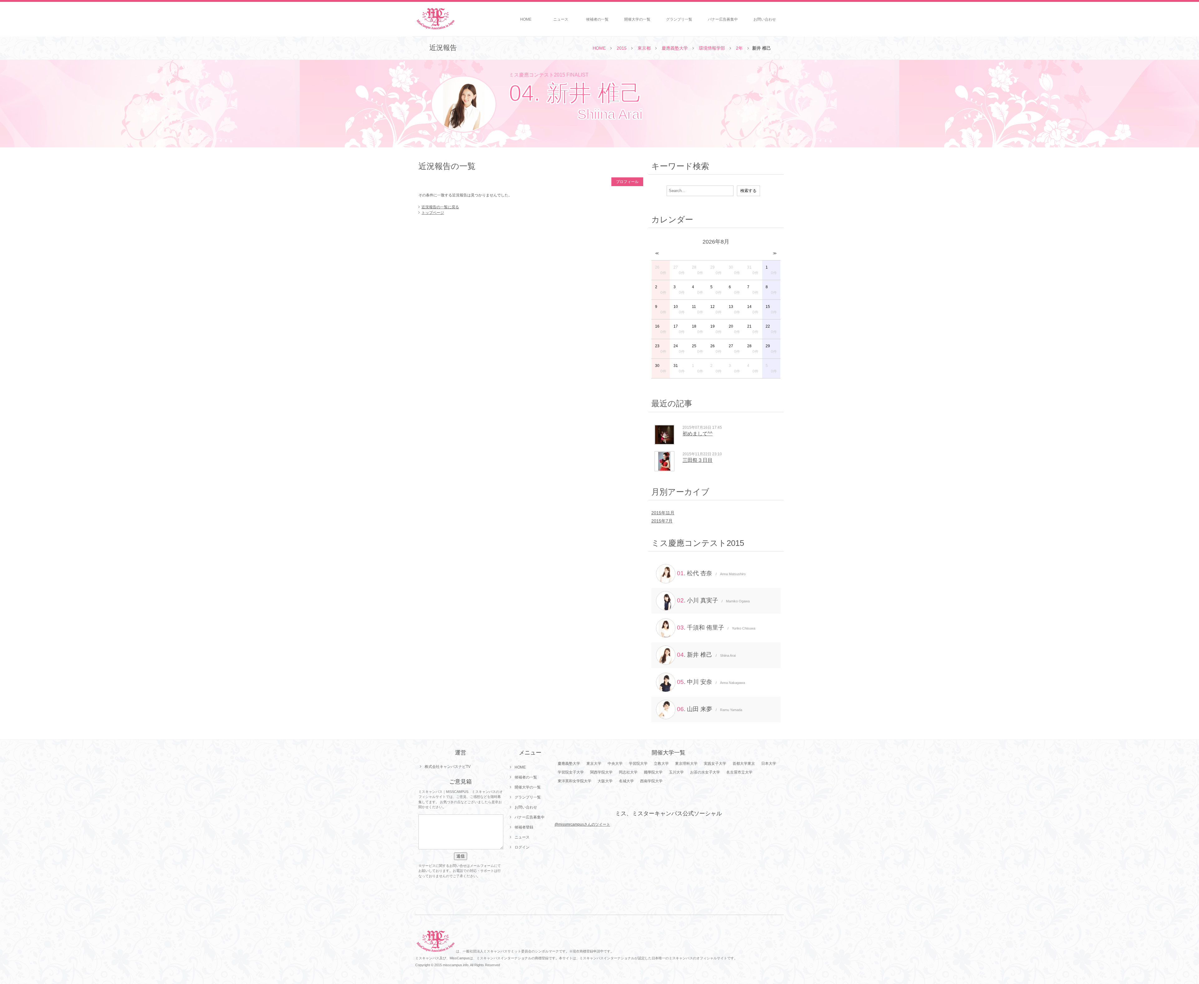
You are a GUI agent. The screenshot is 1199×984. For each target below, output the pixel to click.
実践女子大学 (715, 763)
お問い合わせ (764, 19)
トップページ (433, 212)
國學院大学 (653, 772)
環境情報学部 (712, 48)
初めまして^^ (698, 433)
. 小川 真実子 (713, 600)
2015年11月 (662, 512)
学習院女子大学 (571, 772)
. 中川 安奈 (711, 682)
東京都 (644, 48)
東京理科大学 (686, 763)
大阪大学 (605, 781)
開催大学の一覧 (637, 19)
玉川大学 (676, 772)
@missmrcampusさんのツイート (582, 824)
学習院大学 (638, 763)
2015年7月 (662, 520)
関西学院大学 (601, 772)
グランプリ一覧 (679, 19)
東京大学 (593, 763)
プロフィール (627, 182)
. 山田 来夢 (709, 709)
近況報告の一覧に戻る (440, 207)
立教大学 (661, 763)
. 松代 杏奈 (711, 573)
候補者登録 (524, 827)
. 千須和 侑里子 (716, 627)
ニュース (560, 19)
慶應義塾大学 (675, 48)
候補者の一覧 (597, 19)
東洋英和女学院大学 (574, 781)
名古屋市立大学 (739, 772)
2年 (739, 48)
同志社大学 (628, 772)
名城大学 (626, 781)
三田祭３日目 (698, 460)
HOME (525, 19)
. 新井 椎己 (706, 654)
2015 (622, 48)
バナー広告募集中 (723, 19)
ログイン (522, 847)
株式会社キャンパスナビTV (448, 766)
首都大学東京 (744, 763)
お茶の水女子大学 (705, 772)
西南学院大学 (651, 781)
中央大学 (615, 763)
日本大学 (768, 763)
